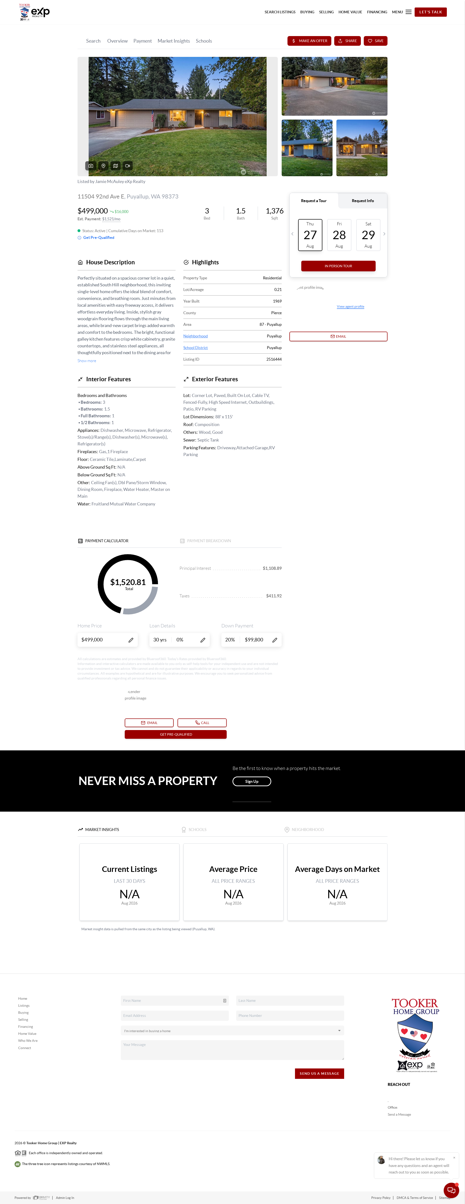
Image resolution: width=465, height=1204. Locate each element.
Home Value (27, 1034)
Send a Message (399, 1114)
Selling (23, 1019)
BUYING (307, 12)
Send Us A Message (319, 1073)
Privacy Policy (381, 1198)
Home (22, 998)
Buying (23, 1012)
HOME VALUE (350, 12)
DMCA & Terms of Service (415, 1198)
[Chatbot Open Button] (451, 1190)
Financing (25, 1027)
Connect (24, 1048)
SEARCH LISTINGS (280, 12)
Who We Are (28, 1041)
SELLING (326, 12)
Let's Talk (430, 12)
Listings (24, 1005)
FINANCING (377, 12)
